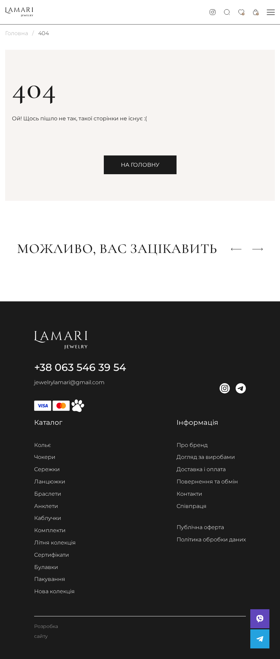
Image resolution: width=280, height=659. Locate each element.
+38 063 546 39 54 (80, 367)
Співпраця (192, 506)
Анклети (46, 506)
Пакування (49, 579)
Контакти (189, 494)
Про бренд (192, 445)
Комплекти (50, 530)
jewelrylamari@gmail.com (69, 382)
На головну (140, 165)
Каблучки (47, 518)
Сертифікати (51, 555)
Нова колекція (54, 591)
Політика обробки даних (211, 539)
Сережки (47, 469)
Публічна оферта (200, 527)
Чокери (44, 457)
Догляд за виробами (206, 457)
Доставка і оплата (201, 469)
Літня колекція (55, 542)
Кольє (42, 445)
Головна (16, 33)
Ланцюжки (49, 481)
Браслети (47, 494)
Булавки (46, 567)
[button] (271, 12)
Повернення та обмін (207, 481)
